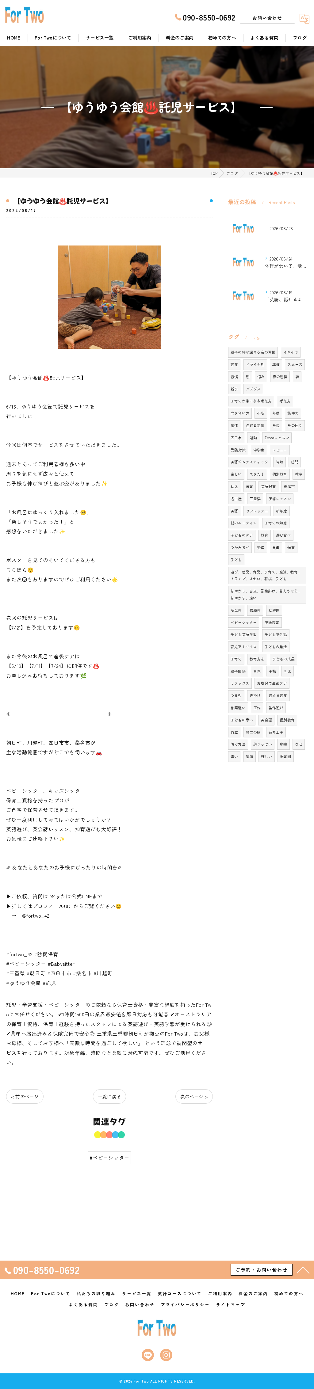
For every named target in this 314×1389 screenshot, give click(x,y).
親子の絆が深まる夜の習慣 (253, 352)
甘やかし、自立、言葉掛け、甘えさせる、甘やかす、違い (266, 594)
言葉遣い (238, 707)
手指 (272, 671)
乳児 (287, 671)
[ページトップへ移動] (303, 1270)
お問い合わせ (267, 18)
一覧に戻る (109, 1096)
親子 (234, 388)
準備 (276, 364)
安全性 (236, 610)
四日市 (236, 437)
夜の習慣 (280, 376)
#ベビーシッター (110, 1157)
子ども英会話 (276, 634)
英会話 (266, 719)
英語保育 (268, 486)
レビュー (279, 449)
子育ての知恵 (276, 522)
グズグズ (253, 388)
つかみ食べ (240, 547)
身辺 (276, 425)
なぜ (298, 744)
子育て (236, 658)
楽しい (236, 474)
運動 (253, 437)
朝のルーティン (244, 522)
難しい (266, 756)
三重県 (255, 498)
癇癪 (283, 744)
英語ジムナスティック (249, 461)
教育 (264, 535)
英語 (234, 510)
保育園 (285, 756)
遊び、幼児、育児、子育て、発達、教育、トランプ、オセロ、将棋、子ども (266, 575)
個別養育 (287, 719)
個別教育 (279, 474)
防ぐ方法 (238, 744)
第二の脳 (253, 732)
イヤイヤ (290, 352)
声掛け (255, 695)
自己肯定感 (255, 425)
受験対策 (238, 449)
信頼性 (255, 610)
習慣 (234, 376)
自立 (234, 732)
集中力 (293, 413)
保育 (291, 547)
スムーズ (294, 364)
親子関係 (238, 671)
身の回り (294, 425)
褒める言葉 (278, 695)
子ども (236, 559)
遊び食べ (283, 535)
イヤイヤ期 (255, 364)
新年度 (281, 510)
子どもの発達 (276, 646)
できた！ (257, 474)
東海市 (289, 486)
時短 (279, 461)
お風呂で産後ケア (272, 683)
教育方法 (257, 658)
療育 (249, 486)
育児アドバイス (244, 646)
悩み (261, 376)
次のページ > (194, 1096)
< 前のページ (25, 1096)
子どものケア (242, 535)
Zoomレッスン (277, 437)
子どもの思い (242, 719)
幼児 (234, 486)
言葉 (234, 364)
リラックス (240, 683)
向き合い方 (240, 413)
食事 (276, 547)
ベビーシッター (244, 622)
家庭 (249, 756)
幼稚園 (274, 610)
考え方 (285, 400)
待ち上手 (276, 732)
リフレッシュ (257, 510)
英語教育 (272, 622)
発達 (260, 547)
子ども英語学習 (244, 634)
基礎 (276, 413)
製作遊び (276, 707)
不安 (260, 413)
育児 (257, 671)
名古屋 (236, 498)
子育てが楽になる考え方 (251, 400)
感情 (234, 425)
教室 (298, 474)
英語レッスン (280, 498)
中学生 (259, 449)
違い (234, 756)
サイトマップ (230, 1304)
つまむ (236, 695)
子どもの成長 (283, 658)
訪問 (294, 461)
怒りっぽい (262, 744)
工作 (257, 707)
